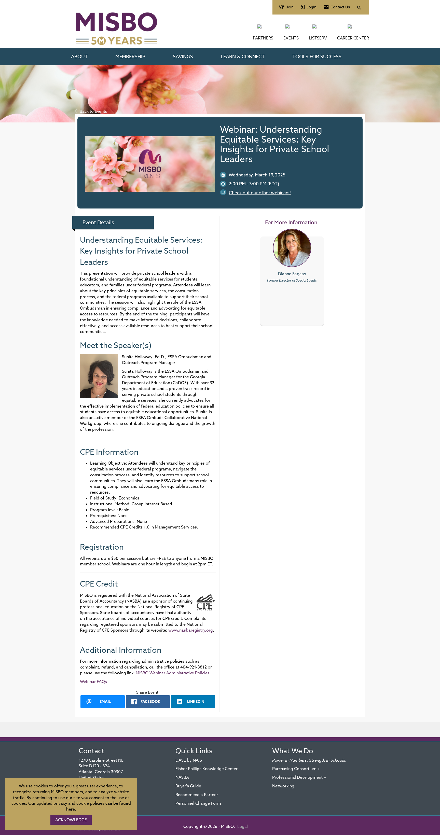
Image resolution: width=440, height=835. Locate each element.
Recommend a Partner (196, 794)
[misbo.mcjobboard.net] (353, 29)
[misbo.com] (263, 29)
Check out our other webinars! (260, 193)
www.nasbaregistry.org (190, 630)
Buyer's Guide (188, 785)
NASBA (182, 777)
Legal (242, 826)
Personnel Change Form (198, 803)
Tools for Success (316, 56)
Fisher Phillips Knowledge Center (206, 768)
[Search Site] (359, 7)
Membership (130, 56)
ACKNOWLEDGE (71, 819)
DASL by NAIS (188, 760)
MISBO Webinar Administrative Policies (173, 672)
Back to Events (93, 111)
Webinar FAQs (93, 681)
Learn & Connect (243, 56)
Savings (183, 56)
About (79, 56)
